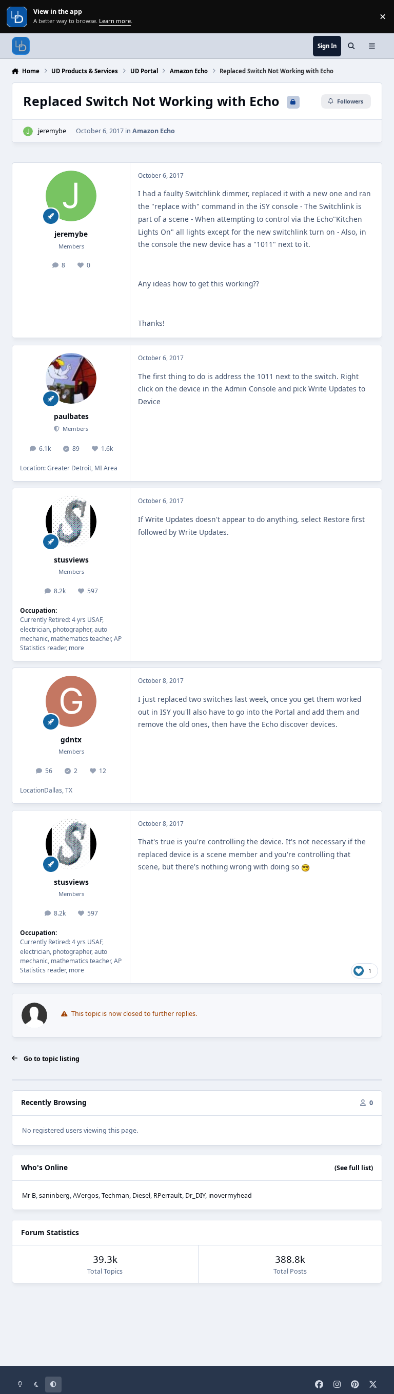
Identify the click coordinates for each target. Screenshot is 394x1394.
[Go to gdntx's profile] (71, 701)
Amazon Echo (153, 131)
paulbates (71, 416)
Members (74, 428)
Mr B (29, 1195)
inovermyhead (230, 1195)
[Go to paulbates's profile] (71, 378)
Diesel (141, 1195)
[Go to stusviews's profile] (71, 521)
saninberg (54, 1195)
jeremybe (52, 131)
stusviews (71, 560)
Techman (115, 1195)
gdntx (71, 739)
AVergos (85, 1195)
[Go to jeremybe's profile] (28, 131)
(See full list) (353, 1167)
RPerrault (167, 1195)
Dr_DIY (195, 1195)
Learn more (17, 16)
